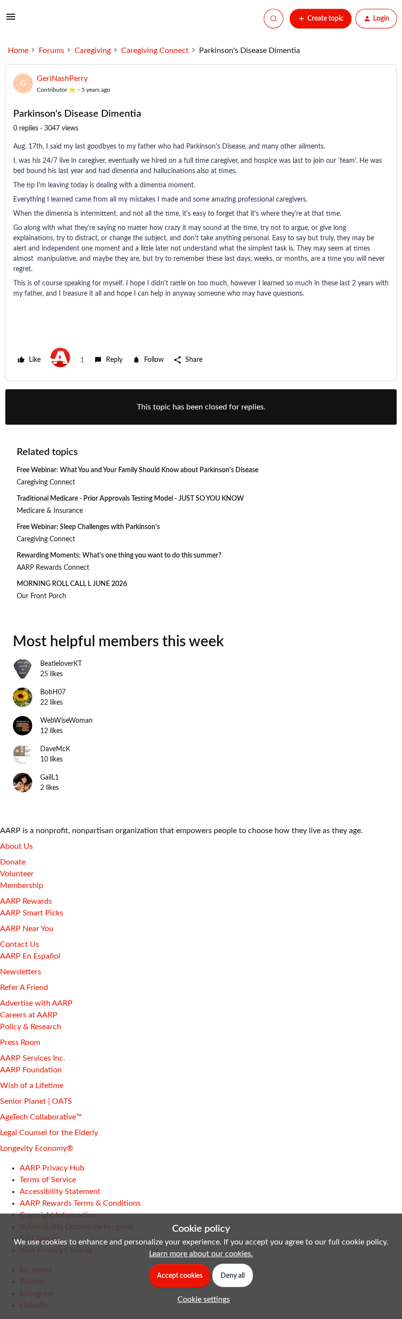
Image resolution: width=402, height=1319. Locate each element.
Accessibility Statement (60, 1191)
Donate (12, 862)
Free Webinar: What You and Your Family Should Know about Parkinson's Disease (137, 470)
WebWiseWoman (66, 720)
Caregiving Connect (155, 50)
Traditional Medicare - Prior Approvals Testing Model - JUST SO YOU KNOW (130, 498)
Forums (51, 50)
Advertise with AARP (36, 1003)
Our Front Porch (41, 596)
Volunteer (17, 874)
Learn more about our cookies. (201, 1254)
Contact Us (19, 944)
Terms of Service (48, 1180)
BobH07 (53, 692)
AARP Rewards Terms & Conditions (80, 1203)
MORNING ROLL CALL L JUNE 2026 (72, 584)
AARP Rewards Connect (53, 567)
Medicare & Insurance (50, 510)
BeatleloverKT (61, 663)
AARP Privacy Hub (52, 1168)
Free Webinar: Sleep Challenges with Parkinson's (88, 527)
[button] (11, 20)
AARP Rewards (26, 901)
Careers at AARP (28, 1015)
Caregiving (93, 50)
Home (18, 50)
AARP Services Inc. (32, 1058)
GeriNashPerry (62, 78)
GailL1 (49, 777)
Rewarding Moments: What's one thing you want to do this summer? (119, 555)
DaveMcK (55, 749)
